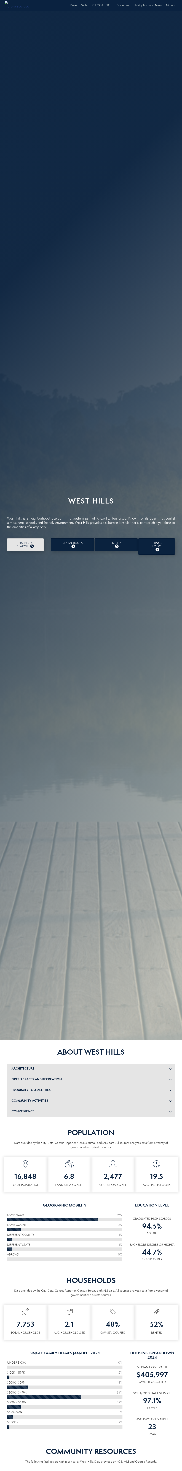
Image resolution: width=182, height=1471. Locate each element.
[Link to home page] (19, 5)
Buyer (74, 5)
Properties (124, 7)
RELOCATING (103, 7)
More (171, 7)
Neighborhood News (148, 5)
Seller (84, 5)
